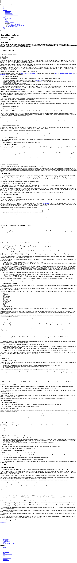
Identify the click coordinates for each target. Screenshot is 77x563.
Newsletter (5, 556)
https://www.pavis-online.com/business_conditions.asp (64, 73)
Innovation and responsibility (12, 26)
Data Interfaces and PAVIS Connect (9, 543)
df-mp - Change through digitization (13, 24)
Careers (6, 21)
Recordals (4, 542)
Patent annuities (8, 11)
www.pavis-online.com (46, 203)
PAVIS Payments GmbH (7, 554)
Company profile (8, 18)
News (4, 27)
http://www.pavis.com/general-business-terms (29, 73)
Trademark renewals (8, 13)
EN (3, 7)
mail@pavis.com (3, 531)
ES (3, 8)
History (6, 19)
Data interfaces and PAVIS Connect (11, 15)
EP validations (7, 12)
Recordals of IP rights (9, 14)
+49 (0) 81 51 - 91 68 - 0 (6, 530)
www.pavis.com (39, 80)
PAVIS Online (5, 547)
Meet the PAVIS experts (9, 22)
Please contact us (3, 522)
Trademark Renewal (6, 541)
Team (6, 20)
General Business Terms (7, 558)
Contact (4, 28)
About (4, 17)
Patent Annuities (6, 539)
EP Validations (5, 540)
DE (3, 6)
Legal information (6, 560)
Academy (6, 16)
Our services (5, 10)
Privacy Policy (5, 559)
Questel (4, 555)
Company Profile (6, 552)
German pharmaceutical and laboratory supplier (15, 25)
